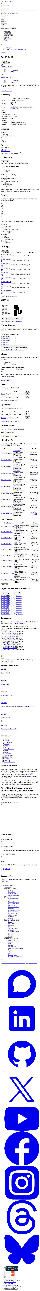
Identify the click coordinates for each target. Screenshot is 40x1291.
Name (3, 100)
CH (37, 494)
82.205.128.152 (5, 602)
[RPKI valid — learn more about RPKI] (2, 257)
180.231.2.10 (5, 538)
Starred (7, 28)
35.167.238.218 (5, 532)
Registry (3, 120)
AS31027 (17, 525)
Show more (4, 584)
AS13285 (17, 547)
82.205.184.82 (5, 500)
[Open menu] (1, 44)
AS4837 (16, 577)
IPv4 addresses (5, 114)
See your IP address (9, 854)
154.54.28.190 (11, 635)
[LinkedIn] (21, 1019)
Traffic (3, 140)
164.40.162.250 (5, 473)
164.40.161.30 (5, 610)
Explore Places (5, 380)
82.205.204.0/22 (6, 282)
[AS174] (4, 631)
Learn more (16, 445)
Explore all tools (8, 839)
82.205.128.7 (5, 606)
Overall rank (4, 134)
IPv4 (2, 161)
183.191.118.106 (6, 580)
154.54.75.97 (12, 644)
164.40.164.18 (5, 596)
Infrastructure (5, 147)
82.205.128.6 (5, 608)
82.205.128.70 (5, 338)
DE (36, 454)
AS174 (3, 394)
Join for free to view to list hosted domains (15, 347)
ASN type (4, 118)
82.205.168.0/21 (6, 263)
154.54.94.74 (11, 636)
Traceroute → (21, 623)
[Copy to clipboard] (2, 62)
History (3, 28)
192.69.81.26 (5, 544)
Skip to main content (7, 1)
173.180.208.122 (6, 573)
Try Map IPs (6, 869)
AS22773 (17, 564)
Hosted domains (3, 111)
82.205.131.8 (5, 344)
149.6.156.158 (12, 649)
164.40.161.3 (5, 460)
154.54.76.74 (12, 646)
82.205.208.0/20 (6, 254)
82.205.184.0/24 (6, 291)
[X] (21, 1089)
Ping (11, 453)
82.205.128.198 (5, 604)
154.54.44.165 (11, 639)
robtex (30, 784)
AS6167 (16, 559)
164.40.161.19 (5, 336)
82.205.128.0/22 (6, 277)
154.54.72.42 (12, 643)
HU (37, 474)
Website (3, 108)
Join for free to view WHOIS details (13, 318)
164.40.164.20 (5, 486)
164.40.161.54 (20, 369)
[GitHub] (21, 1054)
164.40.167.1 (5, 466)
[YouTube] (21, 1119)
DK (32, 528)
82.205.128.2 (5, 513)
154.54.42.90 (11, 638)
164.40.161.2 (5, 612)
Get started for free (6, 91)
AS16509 (17, 530)
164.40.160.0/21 (6, 273)
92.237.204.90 (5, 555)
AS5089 (16, 554)
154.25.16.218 (12, 648)
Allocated (4, 122)
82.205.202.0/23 (6, 286)
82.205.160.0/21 (6, 259)
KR (37, 538)
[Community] (21, 984)
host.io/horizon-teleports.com (19, 107)
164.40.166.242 (5, 506)
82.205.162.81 (5, 614)
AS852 (16, 571)
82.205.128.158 (5, 600)
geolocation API (30, 776)
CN (37, 581)
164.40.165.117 (5, 493)
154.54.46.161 (11, 633)
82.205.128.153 (5, 598)
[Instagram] (21, 1183)
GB (37, 550)
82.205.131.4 (5, 342)
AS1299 (3, 397)
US (32, 533)
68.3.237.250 (5, 566)
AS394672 (17, 543)
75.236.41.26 (5, 561)
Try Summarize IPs (8, 885)
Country (3, 103)
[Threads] (21, 1217)
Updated (3, 124)
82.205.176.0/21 (6, 268)
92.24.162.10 (5, 550)
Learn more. (13, 623)
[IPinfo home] (20, 8)
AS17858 (17, 535)
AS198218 (16, 451)
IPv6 (6, 161)
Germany (13, 102)
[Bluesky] (21, 1250)
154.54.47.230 (11, 631)
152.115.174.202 (6, 526)
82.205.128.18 (5, 340)
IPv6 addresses (5, 116)
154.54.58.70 (12, 641)
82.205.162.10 (5, 453)
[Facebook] (21, 1148)
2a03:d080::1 (5, 480)
